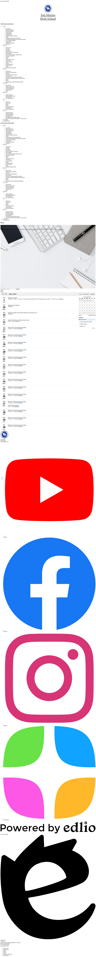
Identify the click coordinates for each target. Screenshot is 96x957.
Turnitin (7, 57)
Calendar (7, 48)
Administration (9, 34)
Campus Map (8, 41)
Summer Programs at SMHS (86, 321)
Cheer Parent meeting (13, 405)
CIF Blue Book (9, 97)
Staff (7, 91)
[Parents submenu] (3, 70)
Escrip (7, 79)
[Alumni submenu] (3, 111)
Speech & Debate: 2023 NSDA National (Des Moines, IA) (22, 312)
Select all (93, 328)
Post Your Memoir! (10, 114)
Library (7, 62)
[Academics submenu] (3, 84)
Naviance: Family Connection (12, 52)
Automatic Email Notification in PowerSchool (15, 78)
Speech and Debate (10, 106)
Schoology (8, 49)
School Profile (9, 32)
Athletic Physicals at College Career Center (18, 320)
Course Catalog (9, 61)
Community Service (10, 59)
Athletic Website (9, 94)
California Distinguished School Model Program (16, 39)
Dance (7, 104)
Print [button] (80, 294)
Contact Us (8, 44)
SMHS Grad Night (12, 297)
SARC (7, 36)
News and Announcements (11, 74)
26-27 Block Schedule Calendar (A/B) (14, 54)
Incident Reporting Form (11, 67)
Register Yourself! (9, 113)
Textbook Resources (10, 87)
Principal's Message (10, 31)
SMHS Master (83, 319)
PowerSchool (8, 51)
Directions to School (10, 42)
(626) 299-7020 (7, 943)
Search (2, 289)
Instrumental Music (10, 109)
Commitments (8, 33)
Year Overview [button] (86, 294)
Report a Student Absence (11, 72)
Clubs (7, 66)
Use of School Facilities (11, 40)
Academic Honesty (10, 88)
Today (79, 315)
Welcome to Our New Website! (9, 227)
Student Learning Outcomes (11, 35)
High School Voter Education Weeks (17, 327)
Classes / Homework (10, 55)
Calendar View (91, 315)
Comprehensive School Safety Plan (13, 38)
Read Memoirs (9, 116)
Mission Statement (9, 29)
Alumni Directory (9, 112)
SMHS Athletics (83, 324)
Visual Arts (8, 103)
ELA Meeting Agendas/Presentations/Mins (14, 81)
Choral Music (8, 107)
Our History (8, 28)
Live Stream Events (10, 98)
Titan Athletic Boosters (10, 96)
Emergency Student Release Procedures (14, 77)
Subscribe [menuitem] (93, 294)
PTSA (7, 80)
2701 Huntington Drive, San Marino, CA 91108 (10, 942)
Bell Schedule (8, 53)
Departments (8, 85)
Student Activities (9, 64)
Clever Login (8, 90)
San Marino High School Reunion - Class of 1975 (16, 118)
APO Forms (8, 60)
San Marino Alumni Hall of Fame (13, 117)
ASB (7, 58)
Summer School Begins (14, 305)
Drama (7, 105)
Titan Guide (8, 47)
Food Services (9, 65)
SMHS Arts (8, 101)
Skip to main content (5, 1)
